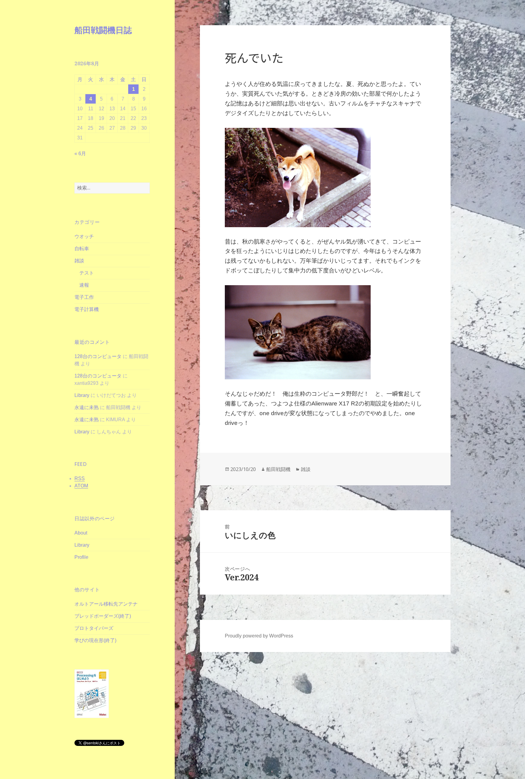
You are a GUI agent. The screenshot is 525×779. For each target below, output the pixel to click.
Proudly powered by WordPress (259, 635)
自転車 (81, 248)
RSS (79, 478)
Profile (81, 557)
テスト (86, 272)
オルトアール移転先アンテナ (106, 603)
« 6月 (80, 153)
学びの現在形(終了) (95, 640)
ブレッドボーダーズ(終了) (102, 616)
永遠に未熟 (86, 407)
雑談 (79, 260)
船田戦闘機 (278, 469)
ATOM (81, 485)
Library (81, 395)
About (80, 532)
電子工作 (84, 297)
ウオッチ (84, 236)
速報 (84, 285)
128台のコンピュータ (98, 356)
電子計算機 (86, 309)
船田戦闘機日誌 (103, 30)
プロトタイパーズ (93, 628)
